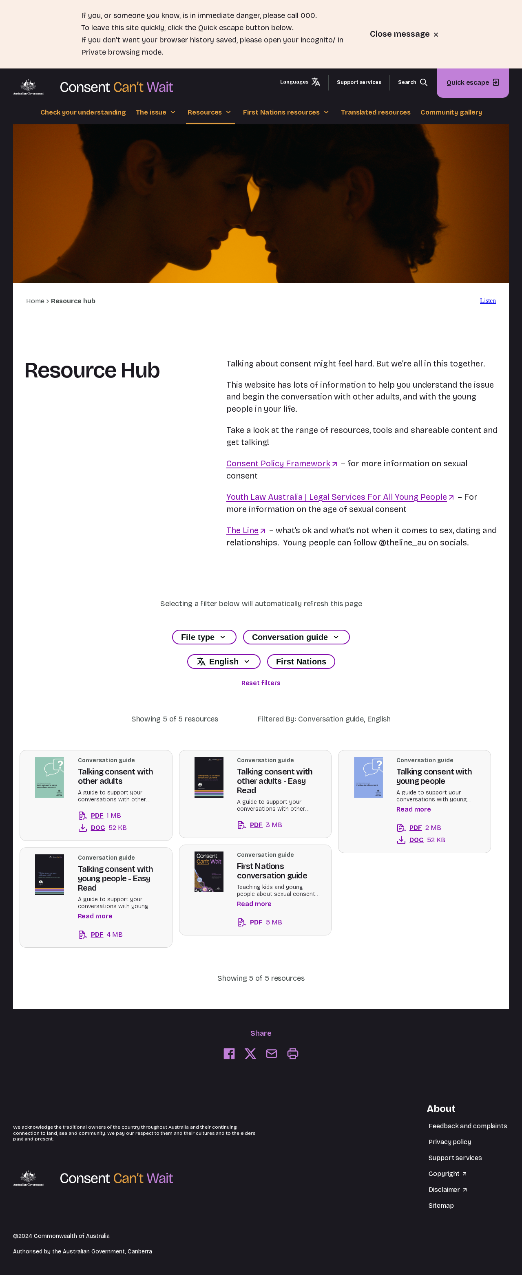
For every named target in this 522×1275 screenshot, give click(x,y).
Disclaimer (445, 1189)
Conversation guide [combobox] (290, 637)
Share (261, 1033)
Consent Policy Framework (278, 463)
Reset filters (261, 683)
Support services (359, 82)
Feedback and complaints (468, 1126)
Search (407, 82)
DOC (91, 829)
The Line (242, 530)
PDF (91, 817)
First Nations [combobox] (301, 661)
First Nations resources (281, 112)
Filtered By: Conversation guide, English (324, 719)
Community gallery (451, 112)
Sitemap (441, 1205)
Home (35, 301)
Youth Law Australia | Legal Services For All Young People (336, 497)
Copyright (445, 1174)
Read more (413, 809)
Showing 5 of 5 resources (175, 719)
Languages (294, 82)
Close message (401, 34)
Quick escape (468, 82)
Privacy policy (450, 1142)
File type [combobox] (198, 637)
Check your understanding (83, 112)
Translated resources (376, 112)
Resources (205, 112)
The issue (151, 112)
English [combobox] (224, 661)
